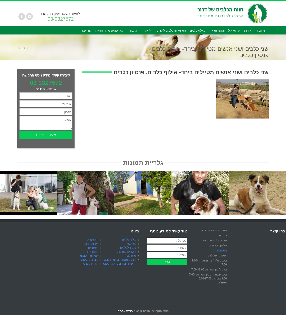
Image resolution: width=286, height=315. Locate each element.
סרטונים (131, 256)
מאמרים (93, 248)
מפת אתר (92, 252)
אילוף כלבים (129, 240)
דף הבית (261, 30)
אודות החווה (91, 244)
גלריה (148, 30)
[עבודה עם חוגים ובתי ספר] (85, 173)
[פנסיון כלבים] (142, 173)
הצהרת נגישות (89, 259)
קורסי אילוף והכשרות (227, 30)
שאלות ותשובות (89, 256)
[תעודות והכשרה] (200, 173)
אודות (247, 30)
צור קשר (86, 30)
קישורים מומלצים (126, 252)
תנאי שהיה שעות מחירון (110, 30)
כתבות (133, 30)
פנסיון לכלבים (128, 248)
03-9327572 (61, 19)
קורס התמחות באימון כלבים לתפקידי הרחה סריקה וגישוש (119, 261)
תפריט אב (92, 240)
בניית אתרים (125, 311)
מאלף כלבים (198, 30)
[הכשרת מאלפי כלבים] (28, 173)
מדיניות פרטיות (89, 263)
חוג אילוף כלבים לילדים (171, 30)
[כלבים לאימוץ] (257, 173)
